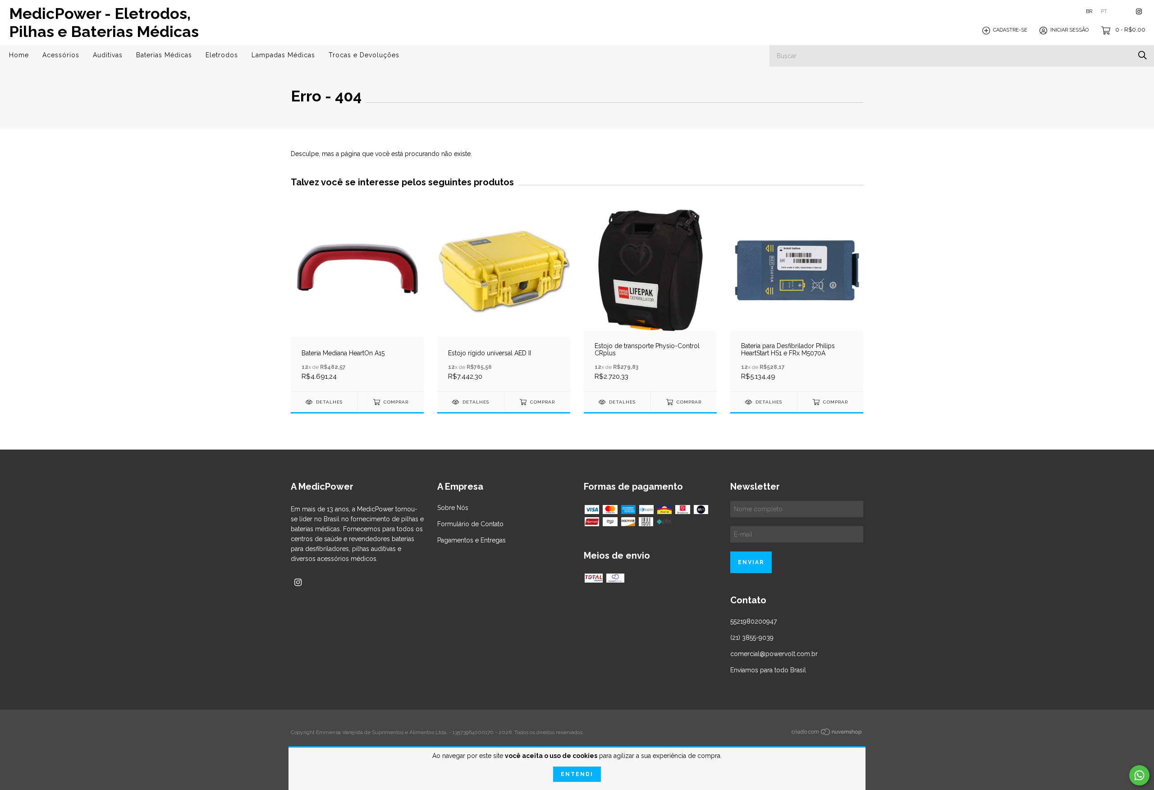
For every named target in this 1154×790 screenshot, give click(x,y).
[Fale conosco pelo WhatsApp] (1139, 775)
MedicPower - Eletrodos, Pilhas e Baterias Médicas (104, 23)
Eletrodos (222, 55)
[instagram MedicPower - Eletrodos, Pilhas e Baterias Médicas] (1138, 11)
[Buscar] (1142, 55)
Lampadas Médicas (283, 55)
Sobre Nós (452, 507)
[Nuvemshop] (827, 733)
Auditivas (108, 55)
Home (19, 55)
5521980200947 (753, 621)
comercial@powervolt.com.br (774, 653)
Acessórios (60, 55)
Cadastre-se (1010, 30)
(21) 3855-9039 (752, 637)
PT (1104, 11)
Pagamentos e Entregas (471, 540)
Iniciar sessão (1069, 30)
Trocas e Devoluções (364, 55)
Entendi (577, 774)
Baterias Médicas (164, 55)
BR (1089, 11)
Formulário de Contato (470, 524)
